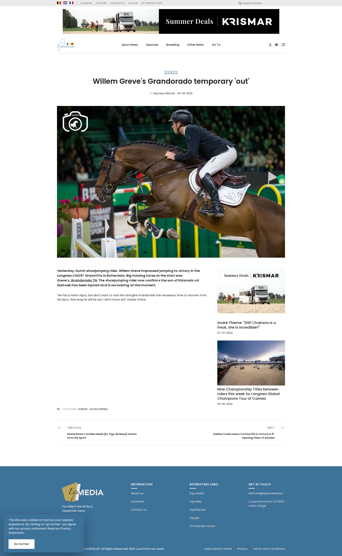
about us (137, 493)
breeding (172, 45)
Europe (83, 409)
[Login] (270, 45)
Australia (171, 73)
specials (152, 45)
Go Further (21, 544)
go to (216, 45)
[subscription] (276, 45)
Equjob (133, 3)
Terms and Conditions (269, 549)
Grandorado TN (83, 280)
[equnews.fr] (71, 3)
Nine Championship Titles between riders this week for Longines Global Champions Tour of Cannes (248, 394)
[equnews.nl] (65, 3)
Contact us (139, 510)
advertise (137, 501)
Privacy (242, 549)
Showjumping (99, 409)
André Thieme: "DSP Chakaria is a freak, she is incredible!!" (246, 325)
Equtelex (195, 501)
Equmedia (86, 3)
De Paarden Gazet (152, 3)
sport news (130, 45)
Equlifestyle (117, 3)
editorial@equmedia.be (265, 493)
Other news (195, 45)
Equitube (101, 3)
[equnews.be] (59, 3)
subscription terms (218, 549)
